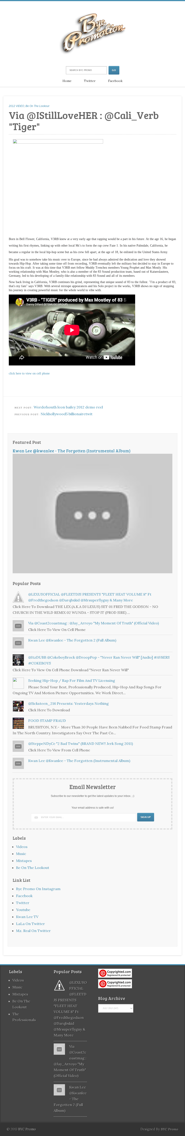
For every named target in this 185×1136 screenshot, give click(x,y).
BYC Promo (169, 1129)
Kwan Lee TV (27, 916)
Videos (22, 846)
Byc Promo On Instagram (38, 889)
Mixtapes (24, 860)
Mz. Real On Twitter (33, 930)
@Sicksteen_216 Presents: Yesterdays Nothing (68, 703)
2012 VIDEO (16, 106)
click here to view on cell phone (29, 373)
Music (21, 853)
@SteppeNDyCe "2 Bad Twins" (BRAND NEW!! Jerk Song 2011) (80, 743)
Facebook (115, 81)
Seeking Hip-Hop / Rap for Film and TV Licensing (71, 680)
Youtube (23, 909)
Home (67, 81)
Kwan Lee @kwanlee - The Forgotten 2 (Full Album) (72, 640)
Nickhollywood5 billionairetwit (66, 414)
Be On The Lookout (37, 106)
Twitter (90, 81)
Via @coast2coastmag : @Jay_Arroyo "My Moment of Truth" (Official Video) (93, 623)
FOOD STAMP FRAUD (47, 720)
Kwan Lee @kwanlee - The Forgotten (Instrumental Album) (72, 450)
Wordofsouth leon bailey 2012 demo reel (68, 407)
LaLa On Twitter (30, 923)
